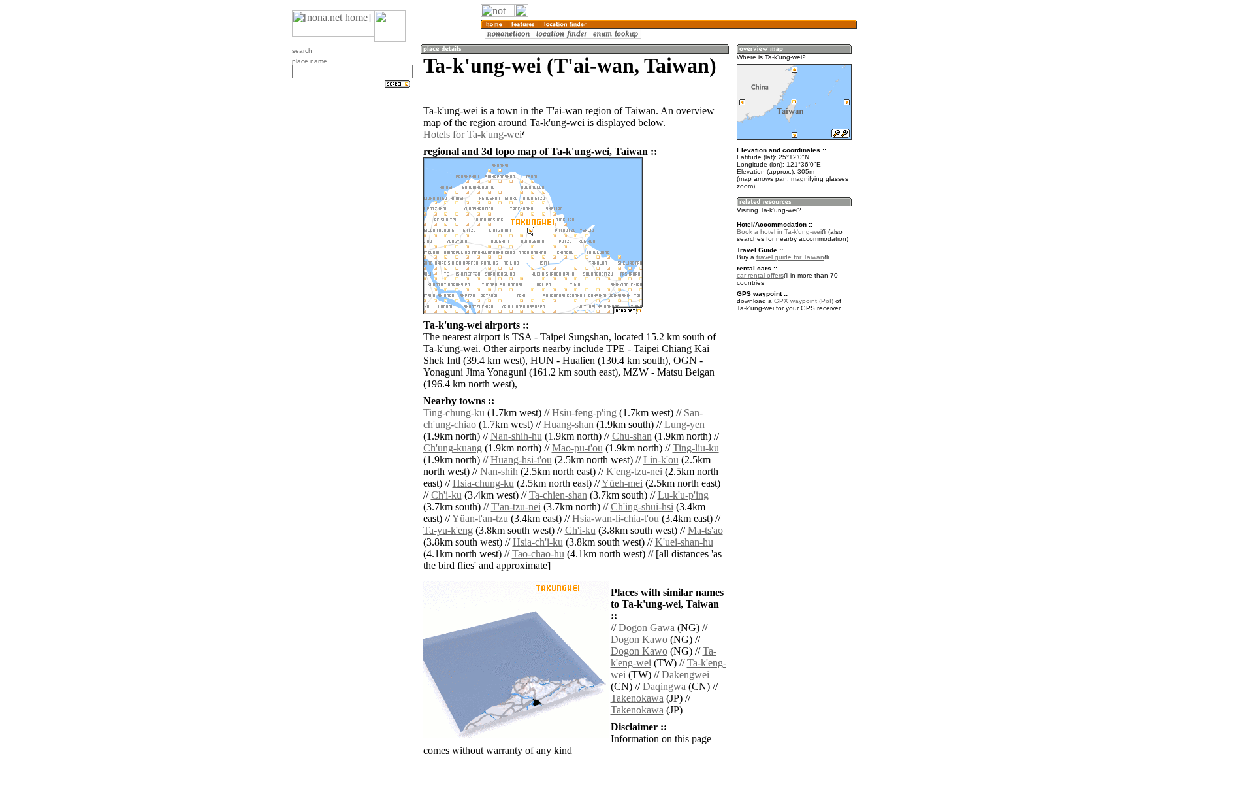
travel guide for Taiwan (790, 257)
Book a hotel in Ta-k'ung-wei (779, 231)
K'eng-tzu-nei (634, 471)
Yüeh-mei (622, 483)
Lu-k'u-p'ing (683, 494)
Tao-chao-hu (538, 553)
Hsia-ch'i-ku (538, 542)
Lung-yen (684, 424)
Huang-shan (568, 424)
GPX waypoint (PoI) (803, 300)
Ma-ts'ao (705, 530)
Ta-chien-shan (558, 494)
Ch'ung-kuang (452, 447)
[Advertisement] (919, 216)
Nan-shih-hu (516, 436)
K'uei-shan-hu (684, 542)
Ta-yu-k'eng (448, 530)
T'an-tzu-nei (516, 506)
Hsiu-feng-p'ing (584, 412)
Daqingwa (664, 686)
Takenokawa (637, 698)
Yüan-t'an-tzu (480, 518)
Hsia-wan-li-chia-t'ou (615, 518)
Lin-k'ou (661, 459)
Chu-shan (632, 436)
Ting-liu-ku (696, 447)
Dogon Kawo (639, 639)
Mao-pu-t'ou (577, 447)
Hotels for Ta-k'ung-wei (472, 134)
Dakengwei (685, 674)
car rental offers (760, 275)
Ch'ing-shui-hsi (642, 506)
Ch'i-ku (446, 494)
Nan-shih (499, 471)
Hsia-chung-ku (483, 483)
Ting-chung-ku (454, 412)
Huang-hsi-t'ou (521, 459)
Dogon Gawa (647, 627)
